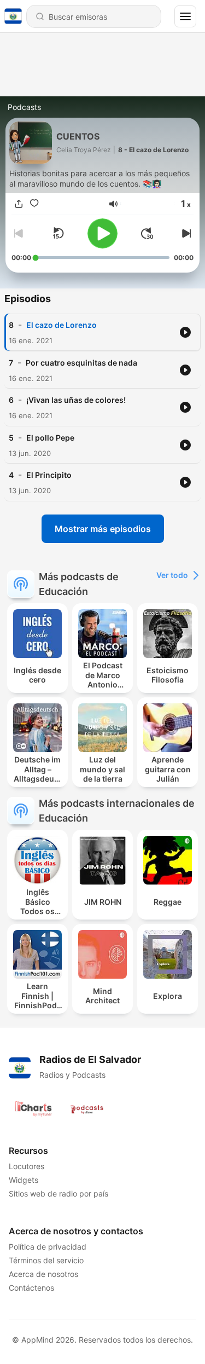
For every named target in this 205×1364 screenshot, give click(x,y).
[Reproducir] (102, 233)
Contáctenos (31, 1287)
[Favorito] (34, 204)
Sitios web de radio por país (58, 1193)
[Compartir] (19, 204)
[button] (113, 204)
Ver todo (172, 575)
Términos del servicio (46, 1260)
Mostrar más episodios (103, 528)
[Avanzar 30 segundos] (147, 233)
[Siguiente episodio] (185, 233)
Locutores (26, 1166)
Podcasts (24, 107)
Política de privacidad (47, 1246)
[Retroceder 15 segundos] (58, 233)
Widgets (23, 1179)
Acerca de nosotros (43, 1274)
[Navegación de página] (185, 16)
